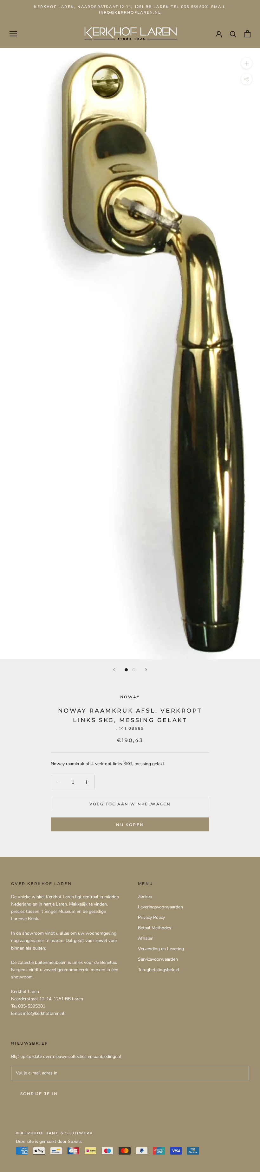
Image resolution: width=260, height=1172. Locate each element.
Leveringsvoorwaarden (160, 907)
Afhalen (145, 938)
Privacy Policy (151, 917)
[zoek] (233, 33)
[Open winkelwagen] (247, 33)
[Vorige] (114, 669)
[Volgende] (146, 669)
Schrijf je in (39, 1093)
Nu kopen (130, 824)
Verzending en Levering (161, 949)
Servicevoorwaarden (158, 959)
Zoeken (145, 896)
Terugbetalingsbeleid (158, 970)
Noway (130, 697)
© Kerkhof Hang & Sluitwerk (54, 1133)
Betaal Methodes (154, 928)
